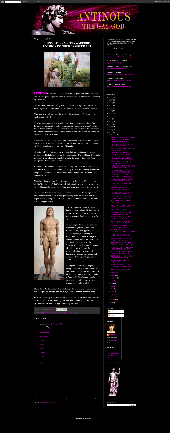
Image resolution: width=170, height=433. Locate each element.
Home (67, 399)
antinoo (50, 312)
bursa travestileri (44, 333)
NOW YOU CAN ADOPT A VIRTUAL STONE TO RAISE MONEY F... (121, 248)
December (114, 135)
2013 (110, 132)
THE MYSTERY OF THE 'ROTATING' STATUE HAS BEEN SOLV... (121, 239)
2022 (110, 108)
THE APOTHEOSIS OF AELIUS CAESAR (122, 137)
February (113, 297)
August (113, 281)
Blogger (92, 418)
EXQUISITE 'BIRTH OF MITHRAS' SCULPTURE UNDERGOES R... (120, 188)
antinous (59, 312)
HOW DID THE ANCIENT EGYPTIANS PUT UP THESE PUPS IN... (122, 213)
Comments (113, 315)
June (112, 286)
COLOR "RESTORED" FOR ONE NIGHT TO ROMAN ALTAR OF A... (122, 166)
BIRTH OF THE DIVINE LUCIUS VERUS (122, 210)
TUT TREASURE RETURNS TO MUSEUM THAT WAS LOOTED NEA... (123, 230)
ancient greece (43, 312)
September (114, 278)
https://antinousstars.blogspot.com (116, 63)
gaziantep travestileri (45, 329)
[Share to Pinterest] (66, 309)
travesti (42, 340)
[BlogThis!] (59, 309)
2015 (110, 127)
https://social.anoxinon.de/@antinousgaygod (119, 80)
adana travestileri (44, 336)
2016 (110, 124)
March (113, 294)
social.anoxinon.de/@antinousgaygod (113, 355)
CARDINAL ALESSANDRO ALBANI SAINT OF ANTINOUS (121, 226)
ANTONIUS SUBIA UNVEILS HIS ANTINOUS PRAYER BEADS (120, 235)
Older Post (96, 399)
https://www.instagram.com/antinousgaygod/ (119, 86)
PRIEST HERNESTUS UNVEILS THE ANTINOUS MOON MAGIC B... (121, 222)
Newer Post (38, 399)
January (113, 299)
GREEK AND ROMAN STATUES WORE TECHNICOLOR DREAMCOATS (122, 193)
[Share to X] (61, 309)
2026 (110, 97)
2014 (110, 130)
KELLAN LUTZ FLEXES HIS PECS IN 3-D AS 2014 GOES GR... (122, 145)
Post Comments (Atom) (48, 402)
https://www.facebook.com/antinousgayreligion (120, 57)
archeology (73, 312)
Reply (41, 363)
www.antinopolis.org (113, 51)
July (112, 283)
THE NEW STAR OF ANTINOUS (120, 269)
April (112, 291)
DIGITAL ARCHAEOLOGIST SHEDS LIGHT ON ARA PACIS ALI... (121, 171)
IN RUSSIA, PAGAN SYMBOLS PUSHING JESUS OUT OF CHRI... (121, 140)
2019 (110, 116)
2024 (110, 103)
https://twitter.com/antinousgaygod (116, 68)
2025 (110, 100)
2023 (110, 105)
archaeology (66, 312)
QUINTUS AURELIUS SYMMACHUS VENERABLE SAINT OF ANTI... (121, 175)
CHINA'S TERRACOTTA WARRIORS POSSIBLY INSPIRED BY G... (121, 217)
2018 (110, 119)
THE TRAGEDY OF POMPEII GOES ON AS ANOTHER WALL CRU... (122, 257)
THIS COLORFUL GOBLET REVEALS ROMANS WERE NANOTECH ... (122, 206)
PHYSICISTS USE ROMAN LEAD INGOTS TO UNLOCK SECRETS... (121, 243)
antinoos (54, 312)
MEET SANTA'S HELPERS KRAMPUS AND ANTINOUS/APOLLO (122, 252)
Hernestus (112, 334)
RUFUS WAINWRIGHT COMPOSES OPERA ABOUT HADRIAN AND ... (121, 265)
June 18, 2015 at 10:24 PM (55, 324)
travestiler (42, 352)
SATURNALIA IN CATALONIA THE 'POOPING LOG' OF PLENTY (121, 153)
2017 (110, 121)
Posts (111, 311)
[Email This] (57, 309)
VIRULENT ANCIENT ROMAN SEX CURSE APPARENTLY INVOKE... (121, 158)
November (114, 272)
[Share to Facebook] (64, 309)
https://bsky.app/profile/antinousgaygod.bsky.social (121, 74)
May (112, 289)
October (113, 275)
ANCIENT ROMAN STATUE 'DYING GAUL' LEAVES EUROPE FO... (121, 197)
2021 (110, 111)
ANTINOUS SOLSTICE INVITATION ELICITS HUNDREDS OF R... (121, 180)
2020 (110, 113)
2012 (110, 303)
